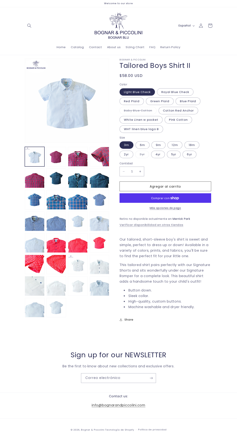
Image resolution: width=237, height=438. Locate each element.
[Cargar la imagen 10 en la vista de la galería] (99, 178)
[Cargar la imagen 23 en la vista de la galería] (56, 243)
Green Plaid (159, 101)
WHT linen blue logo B (141, 129)
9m (158, 145)
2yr (126, 154)
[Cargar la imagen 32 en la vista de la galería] (78, 286)
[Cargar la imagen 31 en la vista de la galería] (56, 286)
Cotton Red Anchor (178, 110)
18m (192, 145)
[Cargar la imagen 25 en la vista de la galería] (99, 243)
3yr (144, 155)
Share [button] (128, 319)
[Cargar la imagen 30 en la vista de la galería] (34, 286)
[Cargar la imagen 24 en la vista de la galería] (78, 243)
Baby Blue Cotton (140, 111)
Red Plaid (131, 101)
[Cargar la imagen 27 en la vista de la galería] (56, 264)
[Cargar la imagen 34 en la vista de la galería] (99, 286)
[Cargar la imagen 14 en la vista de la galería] (78, 200)
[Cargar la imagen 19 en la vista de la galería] (78, 221)
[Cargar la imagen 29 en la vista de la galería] (99, 264)
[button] (29, 25)
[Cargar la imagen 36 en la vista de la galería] (56, 307)
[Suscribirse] (151, 378)
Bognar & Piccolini (92, 429)
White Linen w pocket (141, 120)
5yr (173, 154)
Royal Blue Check (175, 92)
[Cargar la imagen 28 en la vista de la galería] (78, 264)
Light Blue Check (137, 92)
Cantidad (126, 163)
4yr (158, 154)
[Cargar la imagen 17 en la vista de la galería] (34, 221)
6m (142, 145)
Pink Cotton (178, 120)
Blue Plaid (188, 101)
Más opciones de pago (165, 208)
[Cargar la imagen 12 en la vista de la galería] (34, 200)
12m (175, 145)
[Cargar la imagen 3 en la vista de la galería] (56, 156)
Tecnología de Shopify (119, 429)
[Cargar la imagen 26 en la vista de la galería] (34, 264)
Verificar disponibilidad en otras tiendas (151, 225)
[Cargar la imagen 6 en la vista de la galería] (34, 178)
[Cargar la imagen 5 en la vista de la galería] (99, 156)
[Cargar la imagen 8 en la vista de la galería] (56, 178)
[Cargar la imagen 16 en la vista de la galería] (99, 200)
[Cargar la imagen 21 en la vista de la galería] (34, 243)
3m (126, 145)
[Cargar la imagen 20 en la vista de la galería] (99, 221)
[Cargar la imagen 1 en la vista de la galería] (34, 156)
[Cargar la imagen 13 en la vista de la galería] (56, 200)
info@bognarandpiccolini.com (118, 405)
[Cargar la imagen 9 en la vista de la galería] (78, 178)
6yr (189, 154)
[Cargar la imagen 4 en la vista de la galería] (78, 156)
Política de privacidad (152, 429)
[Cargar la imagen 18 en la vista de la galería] (56, 221)
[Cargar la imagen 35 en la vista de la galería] (34, 307)
